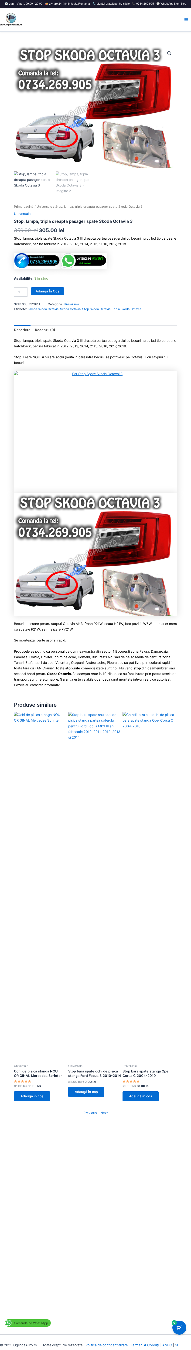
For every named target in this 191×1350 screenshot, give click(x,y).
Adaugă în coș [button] (32, 1096)
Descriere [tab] (22, 330)
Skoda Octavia (70, 309)
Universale (44, 206)
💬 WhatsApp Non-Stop (171, 3)
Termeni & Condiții (145, 1345)
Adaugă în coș (47, 291)
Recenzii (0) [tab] (45, 330)
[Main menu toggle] (186, 19)
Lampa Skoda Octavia (43, 309)
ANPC (167, 1345)
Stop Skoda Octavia (96, 309)
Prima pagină (24, 206)
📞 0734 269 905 (143, 3)
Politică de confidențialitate (106, 1345)
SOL (178, 1345)
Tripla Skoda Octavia (126, 309)
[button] (169, 53)
